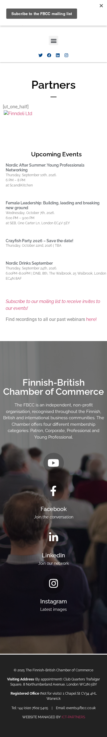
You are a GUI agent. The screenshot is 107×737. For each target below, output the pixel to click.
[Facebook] (49, 55)
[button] (53, 40)
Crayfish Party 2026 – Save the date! (39, 240)
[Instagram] (66, 55)
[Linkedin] (58, 55)
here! (91, 319)
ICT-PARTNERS (73, 717)
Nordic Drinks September (29, 263)
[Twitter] (41, 55)
